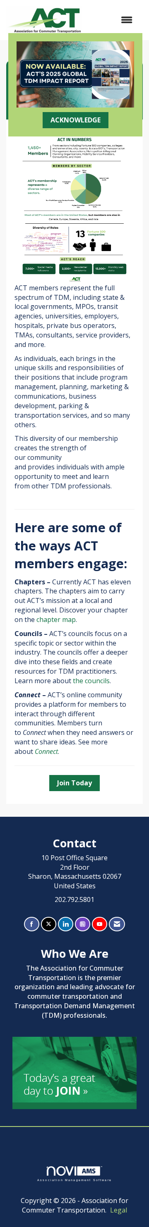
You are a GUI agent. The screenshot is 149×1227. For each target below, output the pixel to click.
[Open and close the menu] (111, 20)
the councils (91, 680)
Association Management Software (74, 1180)
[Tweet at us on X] (48, 924)
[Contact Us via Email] (117, 924)
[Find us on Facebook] (31, 924)
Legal (118, 1210)
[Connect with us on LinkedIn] (65, 924)
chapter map (56, 619)
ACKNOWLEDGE (75, 119)
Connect (46, 751)
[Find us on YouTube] (99, 924)
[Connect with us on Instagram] (82, 924)
